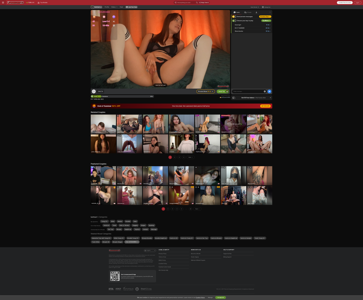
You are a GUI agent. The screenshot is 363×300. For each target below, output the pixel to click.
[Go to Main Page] (15, 2)
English (148, 250)
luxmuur (94, 217)
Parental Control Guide (165, 267)
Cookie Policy (200, 297)
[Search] (197, 2)
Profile (107, 7)
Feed (121, 7)
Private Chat (264, 16)
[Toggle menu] (3, 2)
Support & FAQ (227, 253)
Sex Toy (266, 35)
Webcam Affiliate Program (198, 260)
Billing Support (227, 257)
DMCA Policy (162, 260)
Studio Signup (195, 257)
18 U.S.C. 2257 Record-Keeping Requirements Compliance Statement (235, 289)
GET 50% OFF (265, 106)
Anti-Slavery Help (163, 270)
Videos (114, 7)
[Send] (269, 91)
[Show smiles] (265, 91)
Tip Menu (265, 20)
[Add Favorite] (94, 91)
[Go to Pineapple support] (137, 289)
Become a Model (195, 253)
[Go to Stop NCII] (146, 289)
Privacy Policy (162, 253)
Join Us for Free (160, 85)
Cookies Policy (163, 263)
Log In (357, 2)
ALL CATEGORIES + (132, 242)
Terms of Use (162, 257)
